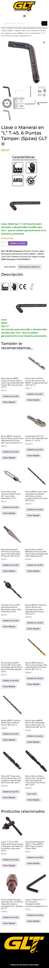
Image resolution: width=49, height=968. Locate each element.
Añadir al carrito (18, 243)
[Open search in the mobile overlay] (24, 23)
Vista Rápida (9, 402)
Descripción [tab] (10, 267)
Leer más (31, 794)
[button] (24, 16)
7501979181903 (23, 259)
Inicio (3, 28)
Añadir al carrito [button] (10, 396)
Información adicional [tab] (29, 267)
